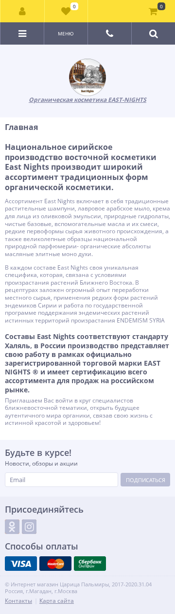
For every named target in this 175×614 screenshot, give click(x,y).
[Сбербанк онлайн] (90, 563)
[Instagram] (29, 526)
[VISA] (21, 563)
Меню (66, 33)
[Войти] (22, 11)
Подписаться (145, 480)
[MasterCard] (55, 563)
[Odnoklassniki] (12, 526)
